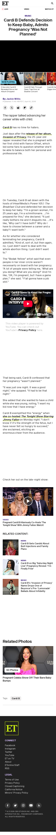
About (8, 762)
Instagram (10, 748)
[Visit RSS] (39, 806)
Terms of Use (12, 779)
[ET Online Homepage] (6, 3)
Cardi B (7, 127)
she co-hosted (12, 416)
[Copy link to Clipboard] (31, 108)
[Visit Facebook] (7, 806)
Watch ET (49, 9)
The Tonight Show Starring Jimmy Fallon (28, 418)
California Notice (13, 789)
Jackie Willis (13, 99)
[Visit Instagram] (23, 806)
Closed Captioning (14, 786)
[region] (28, 56)
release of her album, (27, 135)
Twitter (8, 752)
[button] (28, 501)
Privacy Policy (27, 330)
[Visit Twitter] (15, 806)
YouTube (9, 755)
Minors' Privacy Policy (16, 792)
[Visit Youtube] (31, 805)
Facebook (10, 745)
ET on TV (9, 758)
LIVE (6, 9)
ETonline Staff (12, 765)
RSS (7, 768)
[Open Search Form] (52, 3)
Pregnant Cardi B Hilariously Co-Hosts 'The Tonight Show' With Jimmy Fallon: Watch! (24, 524)
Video (26, 9)
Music (28, 16)
